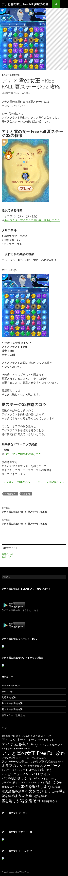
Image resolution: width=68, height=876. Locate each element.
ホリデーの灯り (50, 779)
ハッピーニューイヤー (16, 774)
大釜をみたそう (11, 786)
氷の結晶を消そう (15, 791)
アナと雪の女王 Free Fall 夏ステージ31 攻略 (24, 509)
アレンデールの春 (13, 761)
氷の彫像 (56, 787)
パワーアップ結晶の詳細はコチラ (24, 454)
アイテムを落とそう (20, 744)
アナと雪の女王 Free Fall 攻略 (33, 753)
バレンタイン (35, 778)
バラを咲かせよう (14, 778)
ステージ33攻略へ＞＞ (51, 481)
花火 (25, 796)
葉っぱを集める (40, 796)
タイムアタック (8, 770)
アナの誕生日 (10, 758)
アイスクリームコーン (20, 740)
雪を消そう (10, 801)
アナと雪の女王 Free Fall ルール (16, 748)
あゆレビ (6, 557)
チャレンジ (7, 691)
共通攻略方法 (9, 697)
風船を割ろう (49, 801)
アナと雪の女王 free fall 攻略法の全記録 (27, 4)
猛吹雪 (55, 791)
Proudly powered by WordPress (15, 872)
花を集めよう (11, 796)
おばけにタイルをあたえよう (22, 735)
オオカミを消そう (57, 762)
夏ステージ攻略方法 (10, 75)
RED (3, 736)
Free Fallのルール (11, 685)
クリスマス (33, 766)
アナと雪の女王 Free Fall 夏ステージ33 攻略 (24, 521)
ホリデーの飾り (10, 782)
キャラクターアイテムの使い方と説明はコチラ (32, 220)
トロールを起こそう (38, 769)
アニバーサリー (25, 758)
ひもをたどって (44, 736)
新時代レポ (7, 554)
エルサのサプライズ (37, 761)
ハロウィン (26, 494)
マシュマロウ (25, 782)
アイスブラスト (10, 494)
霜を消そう (30, 800)
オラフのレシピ (14, 765)
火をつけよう (40, 791)
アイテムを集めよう (51, 744)
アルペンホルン (39, 758)
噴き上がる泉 (53, 782)
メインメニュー (64, 4)
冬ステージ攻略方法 (12, 703)
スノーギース (50, 765)
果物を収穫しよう (36, 786)
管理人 (27, 93)
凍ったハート (39, 782)
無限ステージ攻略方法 (13, 715)
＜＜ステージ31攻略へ (16, 481)
